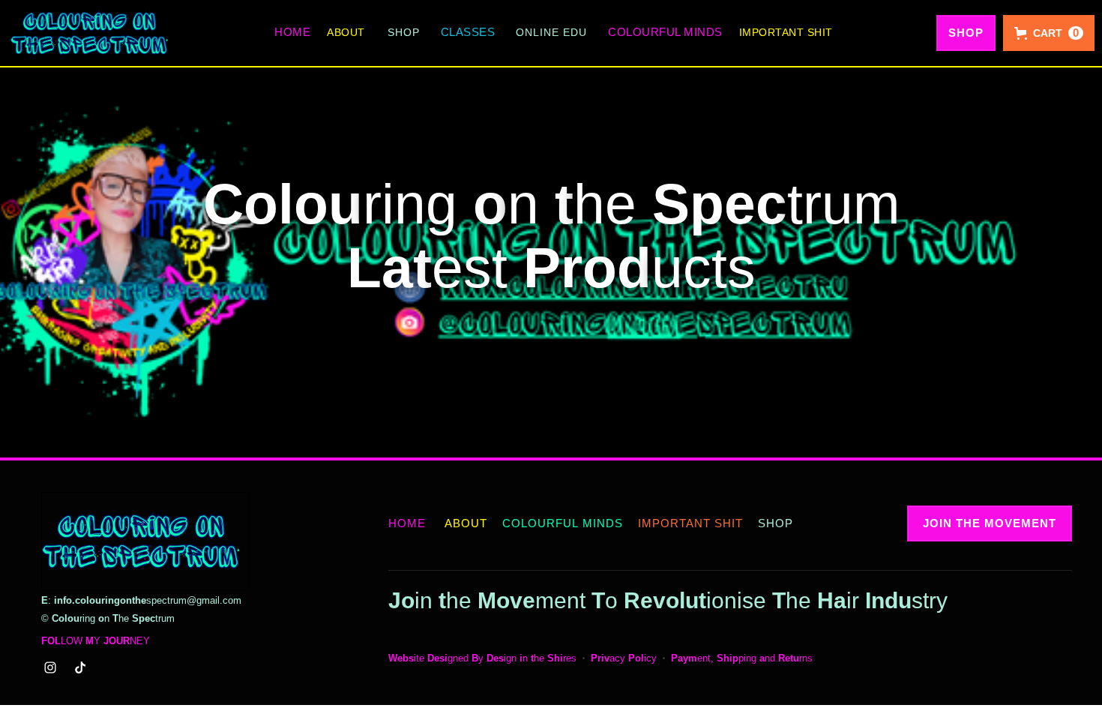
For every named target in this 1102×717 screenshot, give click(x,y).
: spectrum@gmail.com (141, 600)
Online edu (551, 32)
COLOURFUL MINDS (562, 523)
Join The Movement (989, 523)
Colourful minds (665, 32)
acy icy (624, 658)
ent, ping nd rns (742, 658)
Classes (468, 32)
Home (292, 32)
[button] (403, 32)
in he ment (486, 600)
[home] (89, 33)
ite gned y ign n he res (482, 658)
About (346, 32)
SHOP (966, 32)
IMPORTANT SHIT (786, 32)
